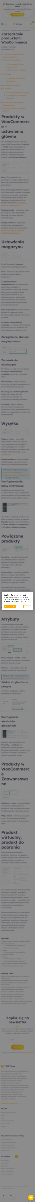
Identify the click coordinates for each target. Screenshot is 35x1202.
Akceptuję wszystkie (10, 606)
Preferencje (27, 606)
